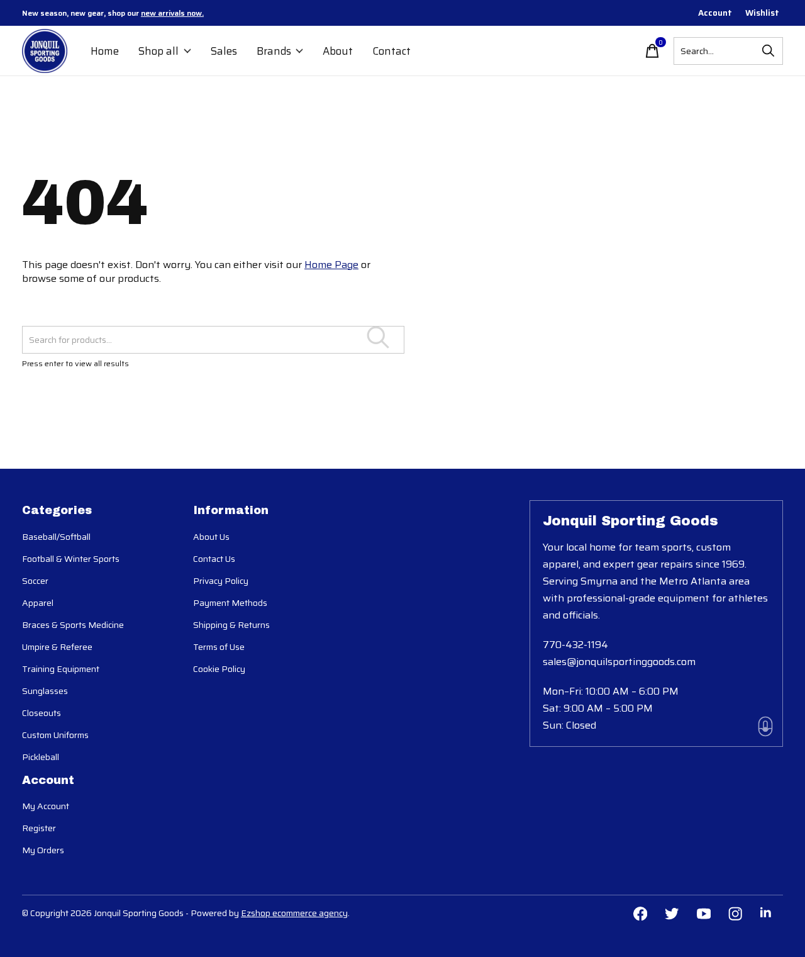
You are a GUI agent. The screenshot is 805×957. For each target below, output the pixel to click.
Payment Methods (230, 603)
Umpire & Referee (57, 647)
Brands (274, 51)
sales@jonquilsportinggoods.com (619, 661)
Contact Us (214, 559)
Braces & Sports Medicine (73, 625)
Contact (391, 51)
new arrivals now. (172, 13)
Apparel (37, 603)
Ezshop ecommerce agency (294, 913)
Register (39, 828)
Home (105, 51)
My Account (45, 806)
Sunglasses (45, 691)
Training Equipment (60, 669)
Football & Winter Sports (70, 559)
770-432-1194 (575, 644)
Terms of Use (219, 647)
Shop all (158, 51)
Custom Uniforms (55, 735)
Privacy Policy (220, 581)
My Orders (43, 850)
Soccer (35, 581)
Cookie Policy (219, 669)
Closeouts (41, 713)
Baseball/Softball (56, 537)
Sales (224, 51)
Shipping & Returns (231, 625)
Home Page (331, 264)
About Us (211, 537)
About (338, 51)
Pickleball (40, 757)
